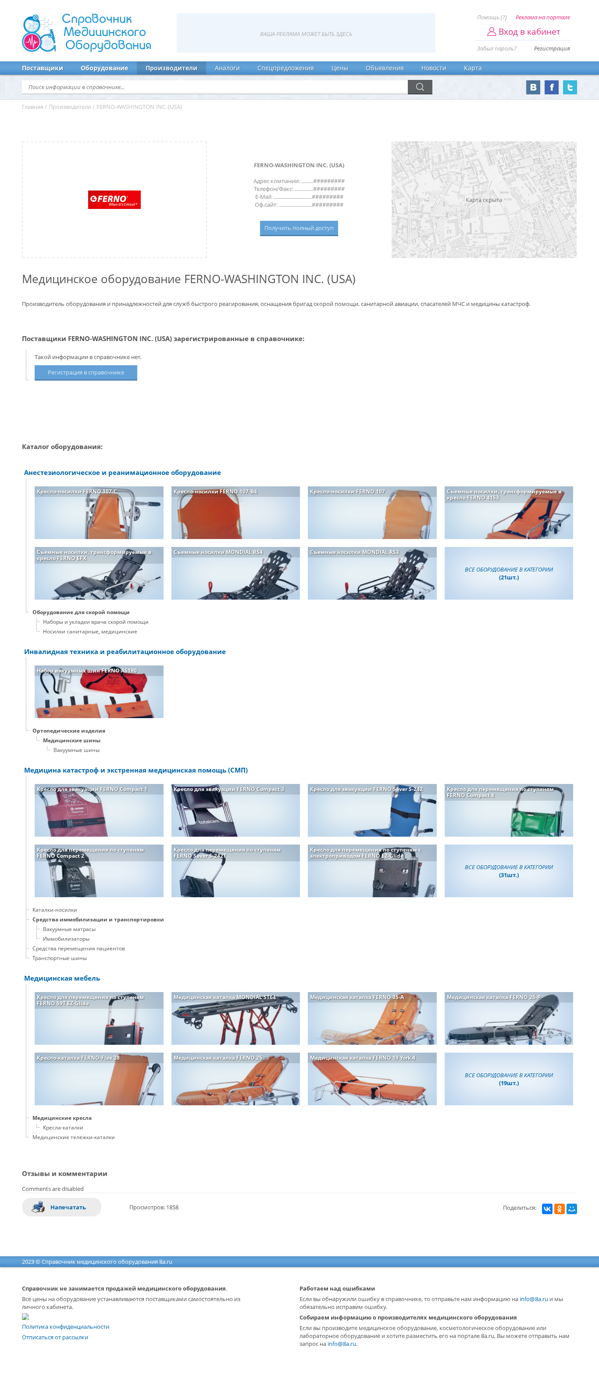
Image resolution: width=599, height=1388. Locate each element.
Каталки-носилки (54, 909)
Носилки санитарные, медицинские (90, 631)
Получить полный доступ (299, 228)
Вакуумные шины (76, 750)
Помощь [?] (492, 17)
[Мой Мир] (572, 1209)
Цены (340, 68)
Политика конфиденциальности (65, 1326)
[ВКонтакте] (547, 1209)
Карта (473, 68)
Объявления (385, 68)
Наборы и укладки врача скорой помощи (96, 621)
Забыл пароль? (497, 48)
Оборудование (104, 68)
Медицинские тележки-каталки (73, 1137)
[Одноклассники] (559, 1209)
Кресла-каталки (63, 1127)
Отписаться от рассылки (55, 1337)
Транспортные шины (59, 958)
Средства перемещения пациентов (78, 948)
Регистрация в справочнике (86, 372)
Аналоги (227, 68)
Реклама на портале (543, 17)
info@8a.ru (534, 1299)
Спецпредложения (285, 68)
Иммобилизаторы (66, 938)
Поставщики (42, 68)
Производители (171, 68)
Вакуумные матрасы (69, 929)
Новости (433, 68)
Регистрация (552, 48)
